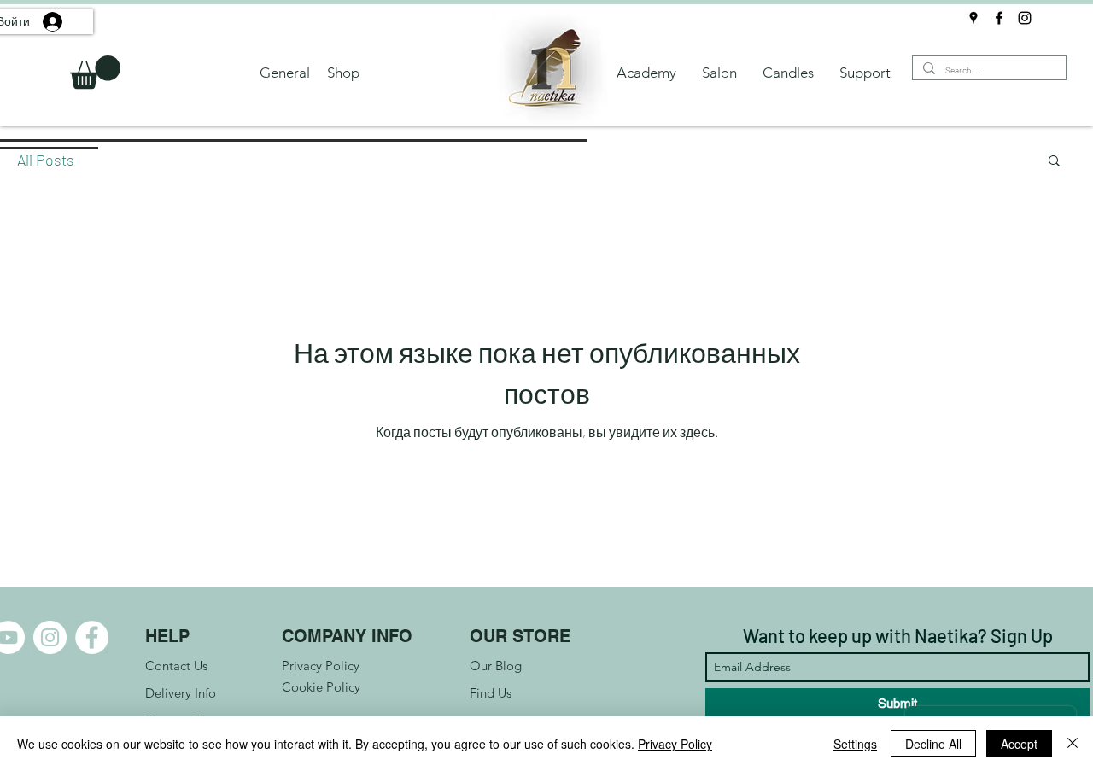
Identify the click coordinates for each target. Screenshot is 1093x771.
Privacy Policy (675, 743)
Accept (1019, 743)
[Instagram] (1024, 17)
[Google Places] (973, 17)
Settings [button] (855, 743)
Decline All (933, 743)
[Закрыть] (1072, 743)
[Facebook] (999, 17)
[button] (95, 72)
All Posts (45, 159)
